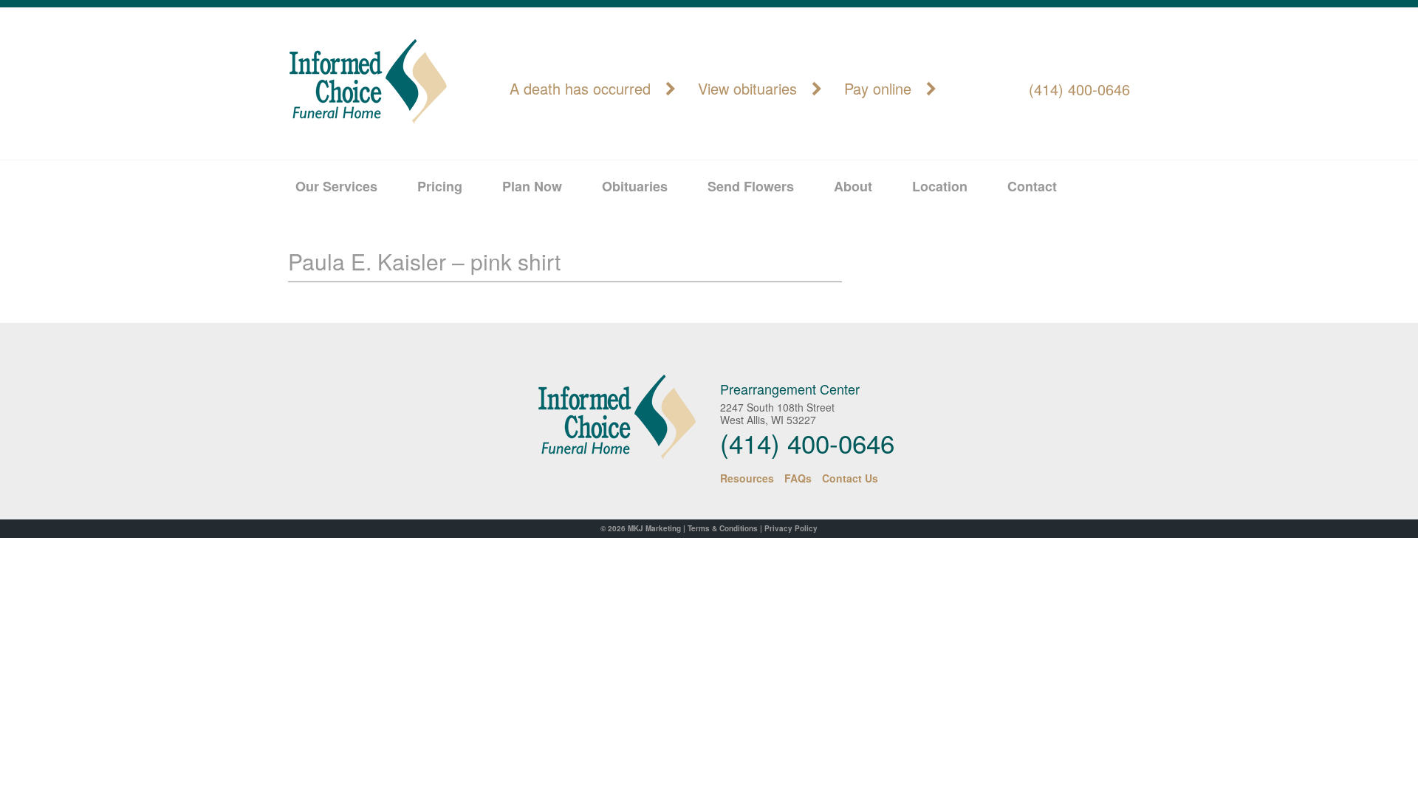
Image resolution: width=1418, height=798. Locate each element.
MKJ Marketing (654, 528)
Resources (747, 478)
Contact (1032, 186)
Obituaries (635, 186)
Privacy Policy (791, 528)
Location (939, 186)
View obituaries (747, 89)
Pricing (439, 186)
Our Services (336, 186)
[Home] (604, 417)
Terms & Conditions (723, 528)
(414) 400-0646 (1079, 89)
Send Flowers (751, 186)
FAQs (798, 478)
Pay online (877, 89)
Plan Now (532, 186)
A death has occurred (580, 89)
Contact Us (850, 478)
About (853, 186)
